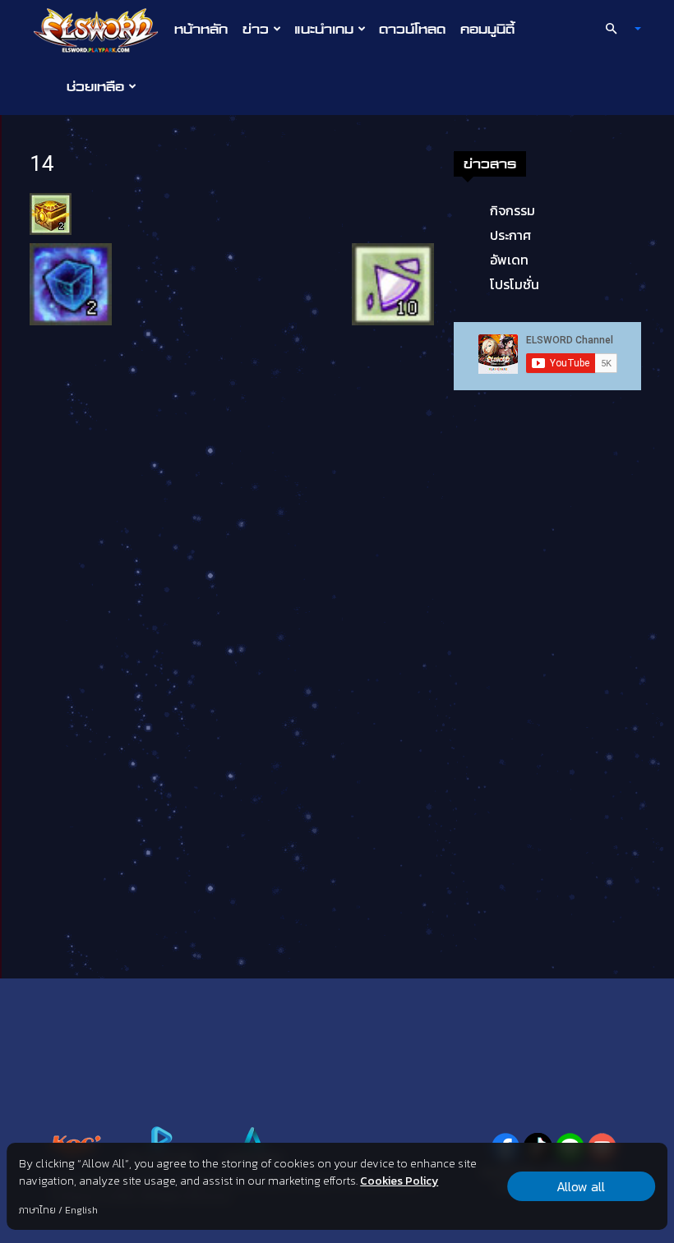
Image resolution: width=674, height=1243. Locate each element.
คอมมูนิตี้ (487, 28)
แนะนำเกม (323, 28)
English (81, 1210)
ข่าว (255, 28)
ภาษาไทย (37, 1210)
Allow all (580, 1186)
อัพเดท (509, 259)
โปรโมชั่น (514, 284)
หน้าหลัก (201, 28)
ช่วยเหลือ (95, 86)
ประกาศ (510, 235)
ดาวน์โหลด (412, 28)
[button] (616, 29)
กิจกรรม (512, 210)
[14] (51, 213)
